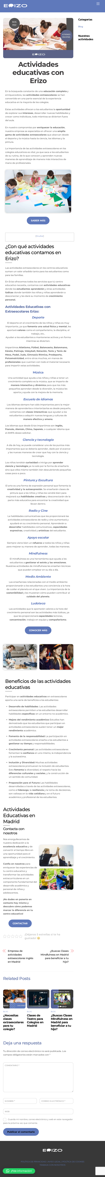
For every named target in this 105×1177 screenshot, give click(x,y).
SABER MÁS (38, 220)
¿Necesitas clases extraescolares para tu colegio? (13, 1022)
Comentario (12, 1065)
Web (7, 1111)
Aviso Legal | (55, 1161)
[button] (19, 1171)
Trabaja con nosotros (52, 1165)
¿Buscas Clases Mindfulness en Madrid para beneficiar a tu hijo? (55, 956)
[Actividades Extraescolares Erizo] (15, 7)
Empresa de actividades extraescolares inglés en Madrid (20, 956)
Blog (5, 1012)
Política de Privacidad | (34, 1161)
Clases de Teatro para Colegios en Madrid (35, 1020)
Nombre (10, 1101)
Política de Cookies (73, 1161)
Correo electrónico (53, 1101)
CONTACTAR (20, 923)
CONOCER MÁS (38, 630)
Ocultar (39, 236)
